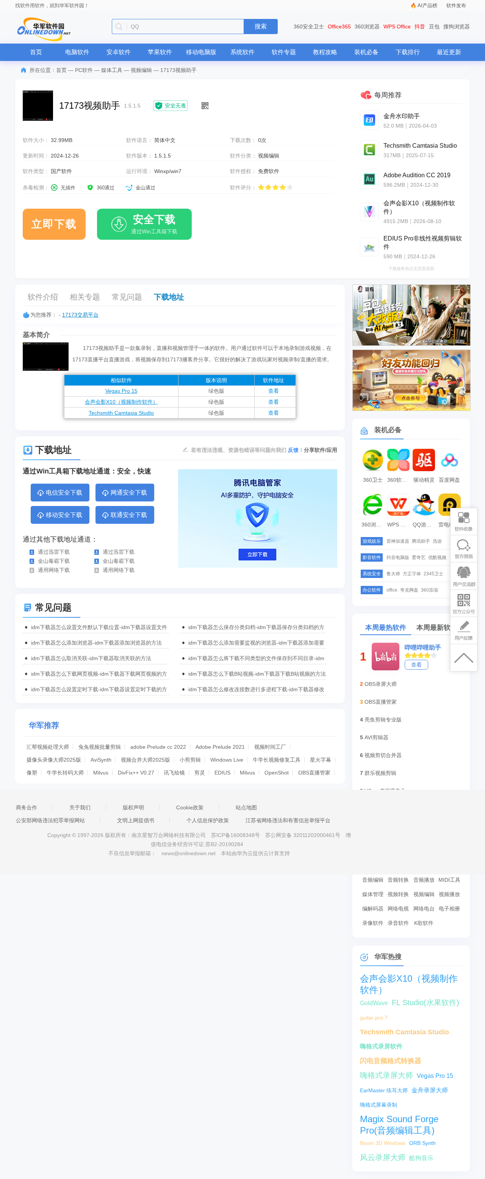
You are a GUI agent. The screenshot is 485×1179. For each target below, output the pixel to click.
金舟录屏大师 (429, 1090)
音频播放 (424, 880)
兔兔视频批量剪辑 (99, 747)
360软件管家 (399, 480)
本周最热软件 (385, 627)
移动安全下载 (64, 515)
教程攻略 (325, 52)
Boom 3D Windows (382, 1143)
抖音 (420, 26)
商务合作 (26, 807)
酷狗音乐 (421, 1158)
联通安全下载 (129, 515)
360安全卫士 (309, 26)
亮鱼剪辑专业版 (383, 720)
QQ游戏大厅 (425, 525)
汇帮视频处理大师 (48, 747)
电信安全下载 (64, 492)
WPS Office (397, 26)
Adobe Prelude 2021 (220, 747)
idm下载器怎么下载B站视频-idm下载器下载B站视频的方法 (257, 674)
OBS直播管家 (314, 772)
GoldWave (374, 1003)
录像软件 (372, 923)
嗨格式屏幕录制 (378, 1105)
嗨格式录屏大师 (386, 1075)
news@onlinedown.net (188, 853)
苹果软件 (160, 52)
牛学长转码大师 (65, 772)
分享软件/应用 (320, 450)
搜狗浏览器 (456, 26)
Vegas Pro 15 (121, 391)
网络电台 (424, 909)
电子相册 (449, 909)
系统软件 (242, 52)
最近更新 (449, 52)
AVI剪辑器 (376, 737)
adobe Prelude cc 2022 (158, 747)
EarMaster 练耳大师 (384, 1090)
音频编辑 (372, 880)
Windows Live (226, 759)
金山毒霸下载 (54, 561)
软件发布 (456, 5)
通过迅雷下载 (54, 552)
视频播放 (449, 894)
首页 (36, 52)
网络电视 (398, 909)
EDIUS (222, 772)
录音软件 (398, 923)
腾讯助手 (421, 541)
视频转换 (398, 894)
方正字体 (412, 573)
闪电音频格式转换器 (390, 1061)
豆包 (434, 26)
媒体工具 (111, 70)
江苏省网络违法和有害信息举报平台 (288, 820)
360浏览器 (367, 26)
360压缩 (429, 590)
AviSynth (101, 759)
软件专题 (284, 52)
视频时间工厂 (270, 747)
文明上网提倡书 (135, 820)
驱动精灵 (424, 480)
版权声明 (133, 807)
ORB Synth (422, 1143)
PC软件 (84, 70)
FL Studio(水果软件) (425, 1002)
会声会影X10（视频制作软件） (121, 402)
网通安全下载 (129, 492)
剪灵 (199, 772)
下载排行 (408, 52)
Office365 (339, 26)
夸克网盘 (409, 590)
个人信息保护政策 (207, 820)
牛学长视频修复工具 (276, 759)
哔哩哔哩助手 (423, 647)
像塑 (32, 772)
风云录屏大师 (382, 1157)
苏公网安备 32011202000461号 (303, 835)
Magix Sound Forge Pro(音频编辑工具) (399, 1119)
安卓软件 (118, 52)
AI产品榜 (427, 5)
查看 (273, 391)
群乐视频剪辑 (380, 773)
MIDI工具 (449, 880)
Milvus (100, 772)
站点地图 (246, 807)
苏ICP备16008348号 (235, 835)
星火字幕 (320, 759)
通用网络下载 (54, 570)
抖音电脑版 (397, 557)
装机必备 (366, 52)
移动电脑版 (201, 52)
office (391, 590)
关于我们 (80, 807)
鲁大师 (393, 573)
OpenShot (276, 772)
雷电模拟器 (450, 525)
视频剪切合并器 (383, 755)
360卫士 (373, 480)
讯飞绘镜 (174, 772)
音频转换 (398, 880)
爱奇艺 (419, 557)
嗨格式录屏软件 (381, 1046)
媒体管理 (372, 894)
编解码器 (372, 909)
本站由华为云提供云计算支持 (255, 853)
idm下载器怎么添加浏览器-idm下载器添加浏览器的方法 (96, 643)
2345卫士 (433, 573)
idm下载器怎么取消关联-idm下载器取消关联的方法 (91, 658)
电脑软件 (77, 52)
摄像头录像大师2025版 (54, 759)
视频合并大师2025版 (145, 759)
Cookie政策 (189, 807)
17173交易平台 (80, 315)
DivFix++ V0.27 (136, 772)
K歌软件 (423, 923)
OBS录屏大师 (381, 684)
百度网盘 (449, 480)
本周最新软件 (436, 627)
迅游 (437, 541)
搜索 (261, 26)
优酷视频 (437, 557)
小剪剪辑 (190, 759)
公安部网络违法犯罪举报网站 (50, 820)
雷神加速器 (397, 541)
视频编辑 (141, 70)
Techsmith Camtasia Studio (121, 413)
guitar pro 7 (374, 1018)
